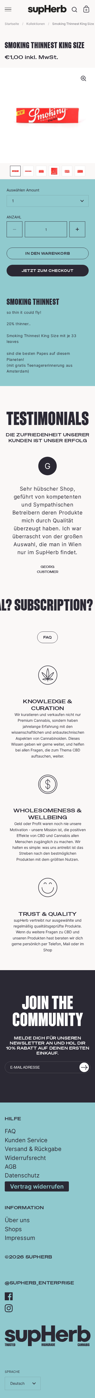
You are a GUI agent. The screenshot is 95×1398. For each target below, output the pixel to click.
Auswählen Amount (23, 190)
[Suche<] (74, 9)
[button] (77, 229)
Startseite (12, 24)
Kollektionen (35, 24)
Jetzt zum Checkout (48, 270)
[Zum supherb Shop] (48, 1344)
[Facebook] (9, 1296)
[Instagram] (9, 1308)
